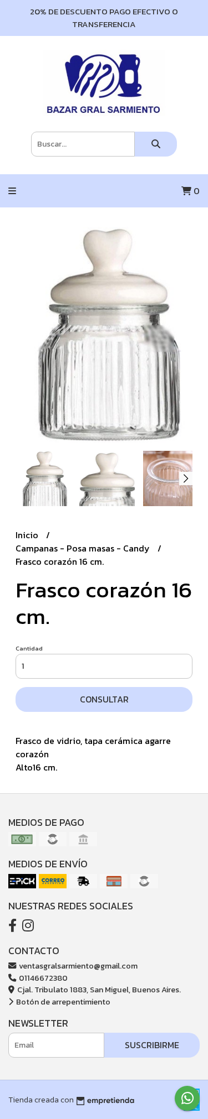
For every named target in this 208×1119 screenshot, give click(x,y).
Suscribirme (152, 1045)
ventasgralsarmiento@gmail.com (77, 966)
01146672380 (42, 978)
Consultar (104, 699)
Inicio (28, 535)
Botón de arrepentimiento (62, 1002)
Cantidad (29, 648)
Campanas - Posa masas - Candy (84, 548)
